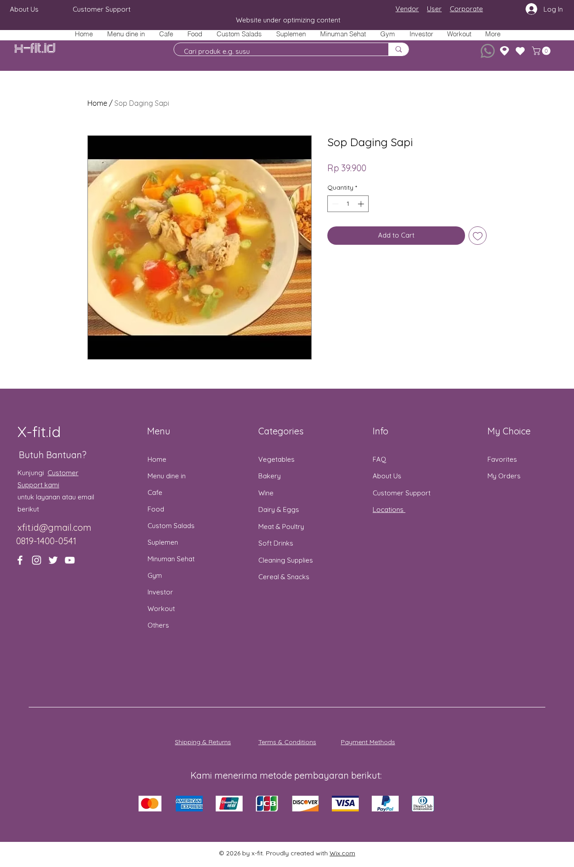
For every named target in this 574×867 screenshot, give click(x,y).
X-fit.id (35, 48)
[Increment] (361, 204)
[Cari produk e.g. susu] (398, 49)
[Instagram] (36, 560)
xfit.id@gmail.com (54, 527)
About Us (387, 476)
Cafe (155, 492)
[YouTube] (70, 560)
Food (156, 509)
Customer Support (401, 493)
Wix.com (342, 853)
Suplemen (163, 542)
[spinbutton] (348, 204)
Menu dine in (167, 476)
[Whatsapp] (487, 51)
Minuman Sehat (171, 559)
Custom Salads (171, 525)
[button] (194, 34)
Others (158, 625)
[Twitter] (53, 560)
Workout (161, 608)
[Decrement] (334, 204)
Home (97, 103)
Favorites (502, 459)
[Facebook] (20, 560)
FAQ (379, 459)
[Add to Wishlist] (478, 235)
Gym (155, 575)
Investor (160, 592)
